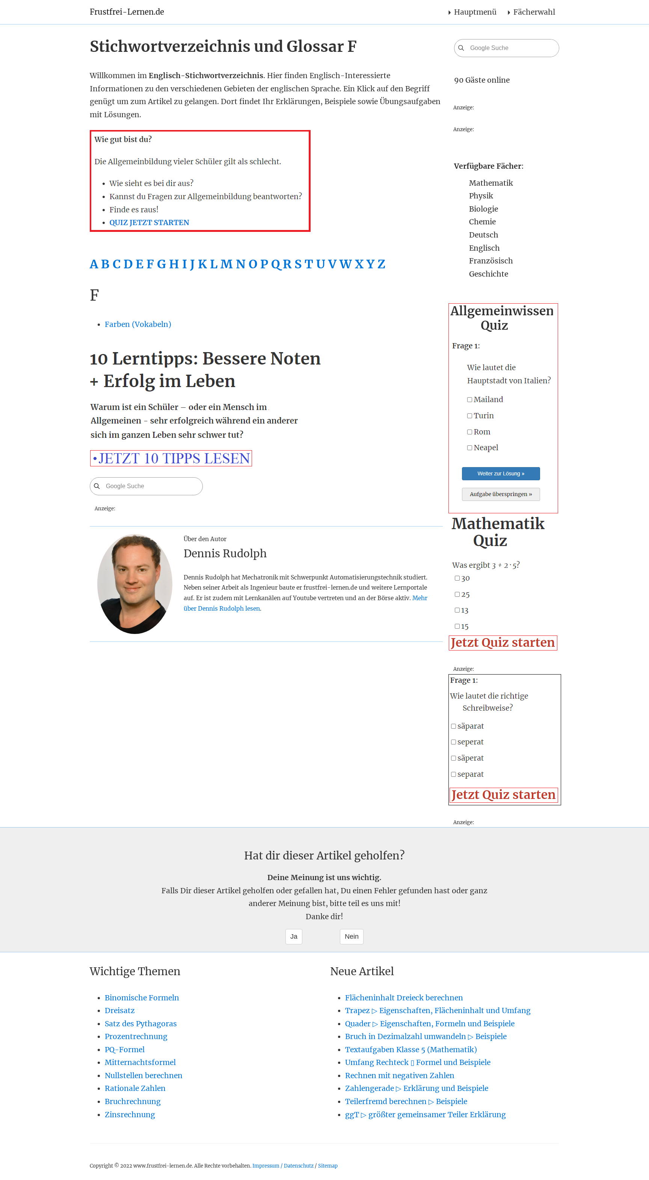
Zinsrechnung (130, 1114)
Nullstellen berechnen (144, 1075)
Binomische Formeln (142, 997)
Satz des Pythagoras (141, 1023)
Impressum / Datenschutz (283, 1166)
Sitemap (328, 1166)
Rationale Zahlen (135, 1088)
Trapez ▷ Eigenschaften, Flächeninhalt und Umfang (438, 1010)
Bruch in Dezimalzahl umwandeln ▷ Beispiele (426, 1036)
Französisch (491, 260)
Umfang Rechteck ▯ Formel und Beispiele (418, 1062)
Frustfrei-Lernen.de (127, 12)
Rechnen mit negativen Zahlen (399, 1075)
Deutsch (483, 234)
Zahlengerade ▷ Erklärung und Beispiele (416, 1088)
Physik (481, 195)
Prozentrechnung (136, 1036)
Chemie (482, 221)
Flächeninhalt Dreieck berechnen (404, 997)
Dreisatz (120, 1010)
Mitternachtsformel (140, 1062)
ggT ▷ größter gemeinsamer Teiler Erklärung (425, 1114)
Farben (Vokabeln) (138, 324)
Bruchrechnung (133, 1101)
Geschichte (488, 273)
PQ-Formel (125, 1049)
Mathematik (491, 183)
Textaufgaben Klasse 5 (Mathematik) (411, 1049)
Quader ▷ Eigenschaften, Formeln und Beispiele (430, 1023)
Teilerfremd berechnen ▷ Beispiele (406, 1101)
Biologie (483, 208)
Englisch (484, 248)
